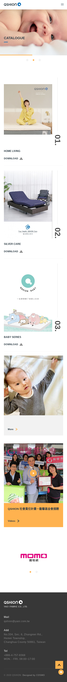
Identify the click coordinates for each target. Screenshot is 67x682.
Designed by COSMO (34, 675)
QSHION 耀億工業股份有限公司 (12, 4)
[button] (27, 60)
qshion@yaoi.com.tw (17, 621)
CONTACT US (61, 672)
